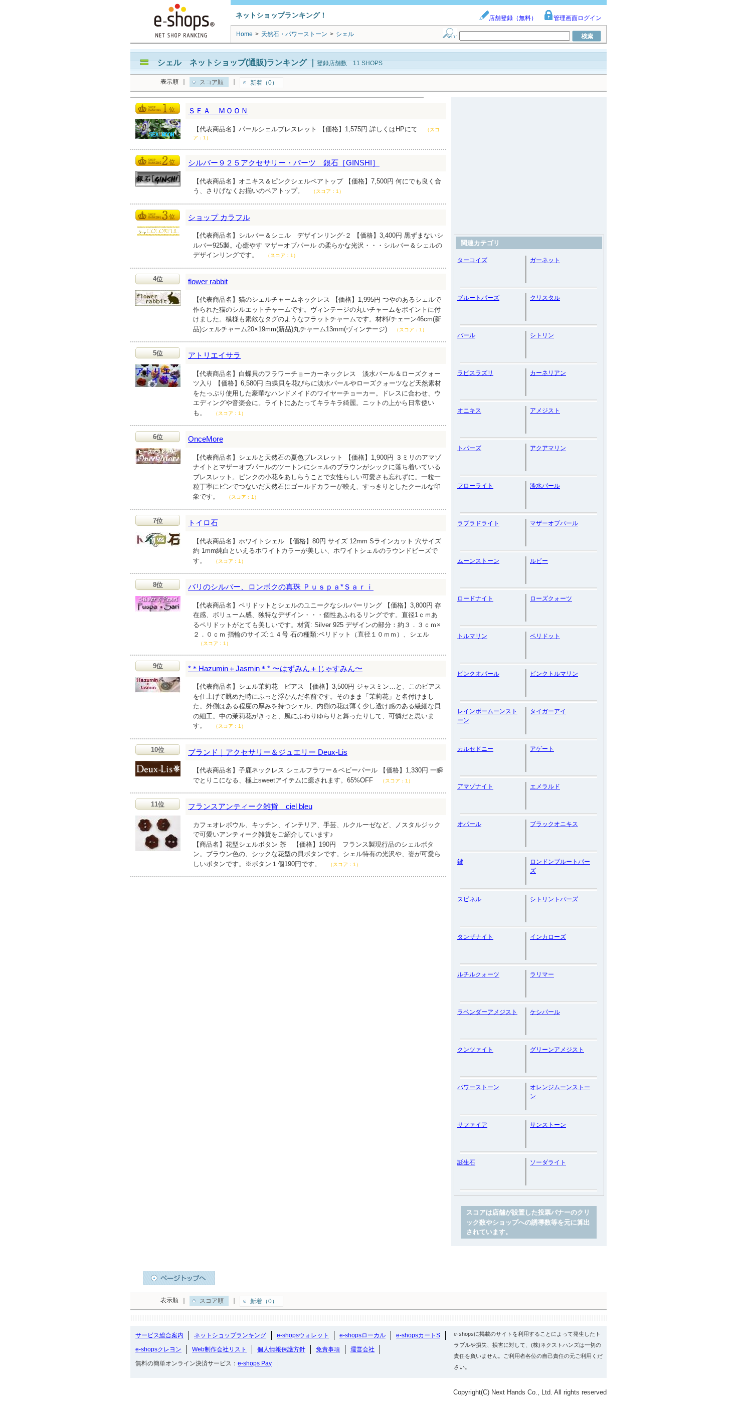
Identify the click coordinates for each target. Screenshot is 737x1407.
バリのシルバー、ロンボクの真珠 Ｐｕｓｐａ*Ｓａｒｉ (281, 586)
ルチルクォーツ (478, 974)
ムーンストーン (478, 560)
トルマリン (472, 636)
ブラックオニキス (554, 824)
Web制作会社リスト (219, 1349)
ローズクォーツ (551, 598)
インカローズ (548, 936)
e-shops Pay (255, 1363)
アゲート (542, 748)
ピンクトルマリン (554, 673)
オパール (469, 824)
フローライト (475, 485)
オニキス (469, 410)
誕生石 (466, 1162)
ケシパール (545, 1012)
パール (466, 335)
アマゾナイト (475, 786)
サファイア (472, 1124)
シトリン (542, 335)
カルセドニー (475, 748)
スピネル (469, 899)
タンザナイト (475, 936)
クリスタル (545, 297)
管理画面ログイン (578, 18)
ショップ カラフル (219, 217)
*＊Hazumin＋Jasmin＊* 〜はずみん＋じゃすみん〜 (275, 668)
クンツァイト (475, 1049)
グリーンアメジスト (557, 1049)
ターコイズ (472, 260)
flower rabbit (208, 281)
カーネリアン (548, 372)
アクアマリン (548, 448)
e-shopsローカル (362, 1335)
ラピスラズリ (475, 372)
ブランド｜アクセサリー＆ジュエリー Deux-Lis (267, 752)
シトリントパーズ (554, 899)
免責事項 (328, 1349)
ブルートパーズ (478, 297)
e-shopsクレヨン (158, 1349)
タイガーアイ (548, 711)
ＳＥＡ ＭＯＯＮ (218, 110)
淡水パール (545, 485)
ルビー (539, 560)
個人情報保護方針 (281, 1349)
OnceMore (205, 439)
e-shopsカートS (418, 1335)
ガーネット (545, 260)
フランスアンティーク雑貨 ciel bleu (250, 806)
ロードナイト (475, 598)
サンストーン (548, 1124)
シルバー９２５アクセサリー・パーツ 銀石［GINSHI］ (284, 162)
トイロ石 (203, 522)
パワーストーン (478, 1087)
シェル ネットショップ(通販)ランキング (232, 62)
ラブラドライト (478, 523)
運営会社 (362, 1349)
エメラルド (545, 786)
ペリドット (545, 636)
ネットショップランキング (230, 1335)
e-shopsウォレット (303, 1335)
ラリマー (542, 974)
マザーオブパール (554, 523)
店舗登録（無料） (513, 18)
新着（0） (264, 82)
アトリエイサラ (214, 355)
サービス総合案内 (159, 1335)
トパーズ (469, 448)
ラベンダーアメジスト (487, 1012)
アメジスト (545, 410)
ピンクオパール (478, 673)
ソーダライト (548, 1162)
